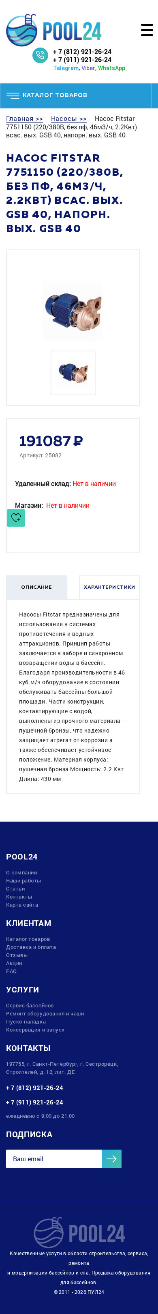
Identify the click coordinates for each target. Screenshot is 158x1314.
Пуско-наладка (26, 1021)
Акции (14, 963)
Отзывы (17, 955)
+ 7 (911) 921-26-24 (82, 59)
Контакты (19, 896)
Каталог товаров (28, 938)
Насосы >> (69, 118)
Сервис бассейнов (30, 1005)
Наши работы (23, 880)
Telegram (66, 68)
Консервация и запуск (35, 1029)
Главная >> (24, 118)
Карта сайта (22, 904)
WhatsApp (111, 68)
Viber (88, 68)
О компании (21, 872)
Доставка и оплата (31, 947)
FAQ (11, 971)
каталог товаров (55, 95)
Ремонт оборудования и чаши (45, 1013)
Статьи (15, 888)
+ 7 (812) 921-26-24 (82, 51)
